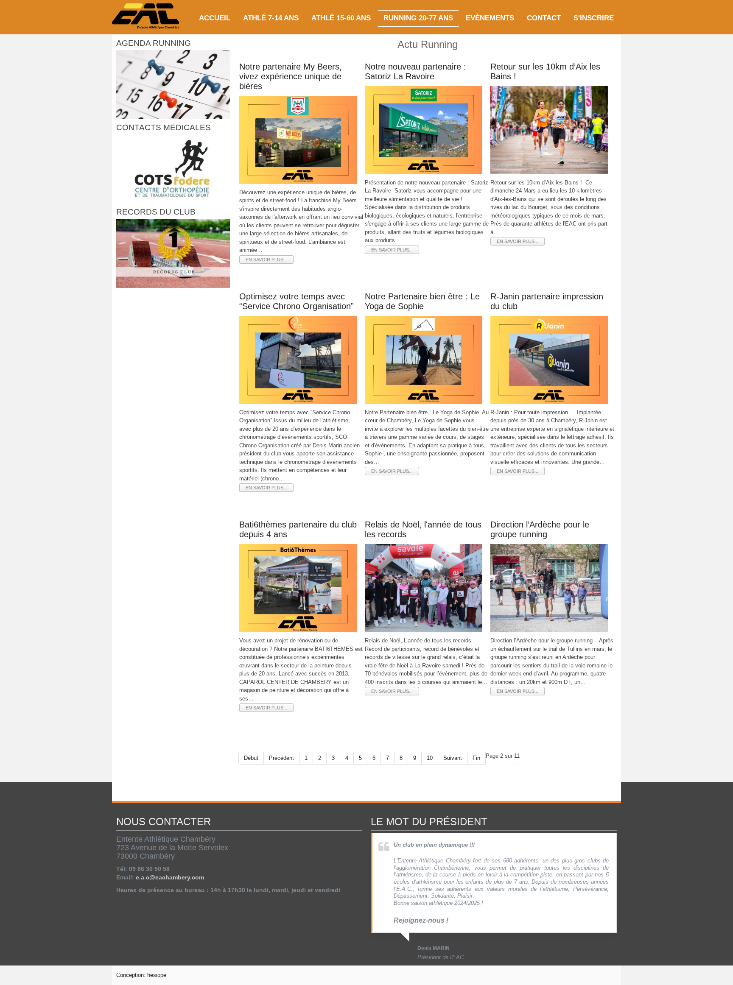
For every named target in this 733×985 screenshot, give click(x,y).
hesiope (156, 975)
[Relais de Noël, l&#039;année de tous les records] (423, 588)
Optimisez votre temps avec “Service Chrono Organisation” (296, 301)
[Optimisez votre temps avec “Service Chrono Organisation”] (298, 359)
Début (251, 758)
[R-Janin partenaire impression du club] (549, 359)
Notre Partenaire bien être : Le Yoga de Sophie (422, 301)
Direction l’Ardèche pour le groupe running (539, 529)
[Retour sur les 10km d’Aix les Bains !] (549, 129)
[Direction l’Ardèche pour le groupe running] (549, 588)
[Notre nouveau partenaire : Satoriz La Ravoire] (423, 129)
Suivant (452, 758)
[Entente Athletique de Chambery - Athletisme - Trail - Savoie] (146, 17)
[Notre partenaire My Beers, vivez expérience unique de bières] (298, 139)
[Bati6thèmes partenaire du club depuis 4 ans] (298, 588)
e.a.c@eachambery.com (170, 877)
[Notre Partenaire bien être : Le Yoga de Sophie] (423, 359)
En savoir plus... (266, 259)
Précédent (281, 758)
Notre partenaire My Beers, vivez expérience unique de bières (290, 76)
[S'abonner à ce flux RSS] (612, 784)
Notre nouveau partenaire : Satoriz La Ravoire (415, 71)
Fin (476, 758)
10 (430, 758)
